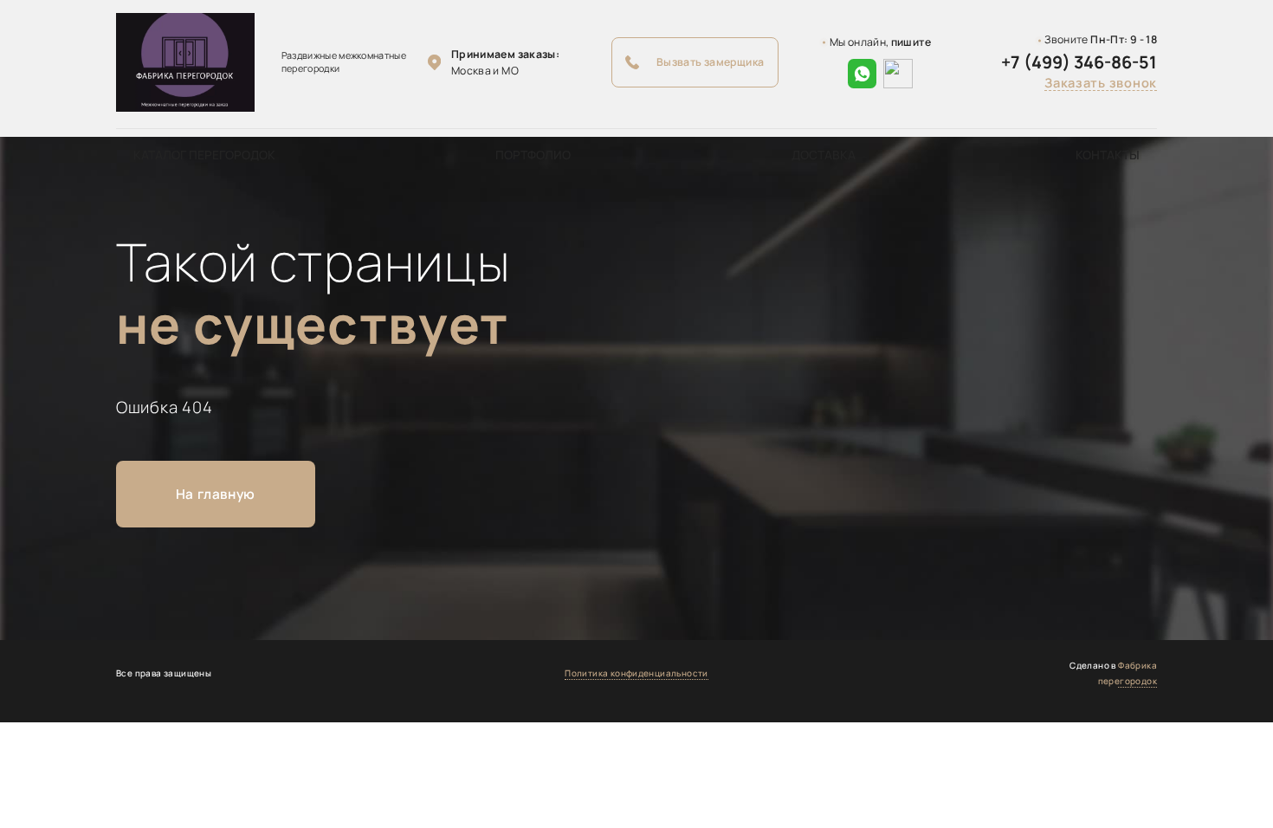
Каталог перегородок (204, 154)
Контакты (1108, 154)
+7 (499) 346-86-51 (1079, 62)
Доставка (824, 154)
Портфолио (533, 154)
